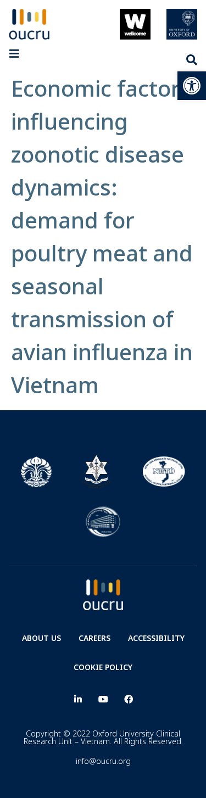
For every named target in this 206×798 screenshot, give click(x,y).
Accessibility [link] (156, 638)
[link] (191, 85)
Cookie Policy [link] (103, 667)
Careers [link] (94, 638)
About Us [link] (41, 638)
